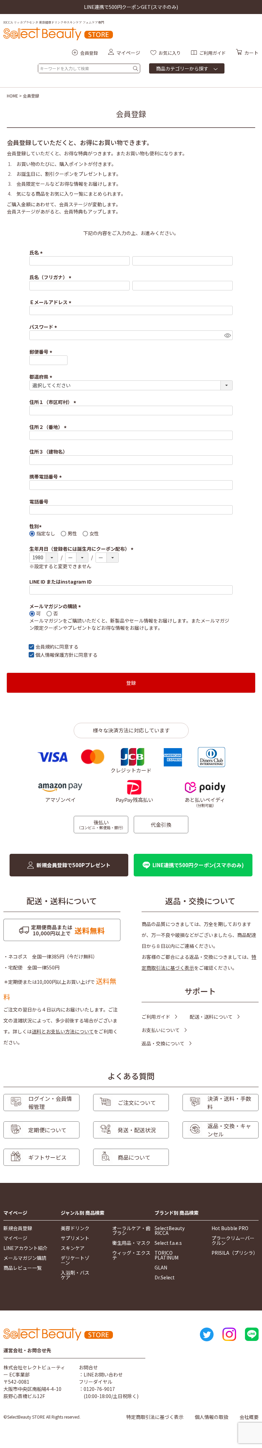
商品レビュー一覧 (22, 1267)
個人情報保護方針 (54, 654)
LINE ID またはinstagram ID (60, 581)
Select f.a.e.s (168, 1242)
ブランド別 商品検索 (177, 1213)
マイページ (15, 1213)
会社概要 (249, 1416)
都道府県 (41, 376)
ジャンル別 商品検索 (82, 1213)
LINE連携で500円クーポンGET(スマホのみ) (131, 6)
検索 (135, 68)
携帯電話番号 (46, 476)
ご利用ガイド (156, 1016)
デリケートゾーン (75, 1260)
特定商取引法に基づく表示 (155, 1416)
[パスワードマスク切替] (227, 335)
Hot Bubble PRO (230, 1228)
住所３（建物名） (48, 451)
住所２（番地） (49, 426)
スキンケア (73, 1247)
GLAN (161, 1267)
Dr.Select (165, 1277)
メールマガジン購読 (24, 1257)
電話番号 (38, 501)
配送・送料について (211, 1016)
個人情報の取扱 (211, 1416)
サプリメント (75, 1238)
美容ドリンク (75, 1228)
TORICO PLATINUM (166, 1255)
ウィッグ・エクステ (131, 1255)
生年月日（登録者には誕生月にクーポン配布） (82, 548)
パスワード (44, 326)
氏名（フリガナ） (51, 277)
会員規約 (45, 646)
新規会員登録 (17, 1228)
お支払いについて (161, 1030)
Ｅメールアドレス (51, 302)
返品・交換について (163, 1043)
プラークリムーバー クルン (233, 1240)
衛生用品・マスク (131, 1242)
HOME (12, 96)
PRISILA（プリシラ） (235, 1252)
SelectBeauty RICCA (170, 1230)
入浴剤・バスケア (75, 1275)
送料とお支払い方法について (63, 1031)
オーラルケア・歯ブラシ (131, 1230)
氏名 (37, 252)
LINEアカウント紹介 (25, 1247)
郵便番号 (41, 351)
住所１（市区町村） (53, 402)
